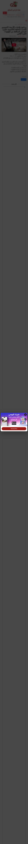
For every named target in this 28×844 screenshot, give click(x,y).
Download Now (14, 428)
